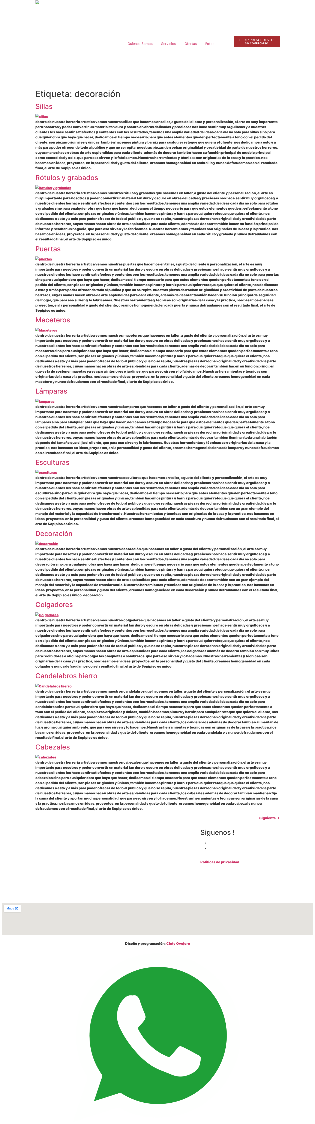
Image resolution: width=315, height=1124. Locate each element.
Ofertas (190, 43)
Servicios (168, 43)
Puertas (48, 249)
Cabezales (52, 747)
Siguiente (269, 818)
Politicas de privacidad (219, 862)
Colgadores (54, 604)
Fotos (209, 43)
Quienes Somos (140, 43)
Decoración (53, 533)
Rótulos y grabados (66, 177)
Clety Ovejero (178, 943)
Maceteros (52, 320)
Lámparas (51, 391)
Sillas (43, 106)
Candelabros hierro (66, 676)
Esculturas (52, 462)
